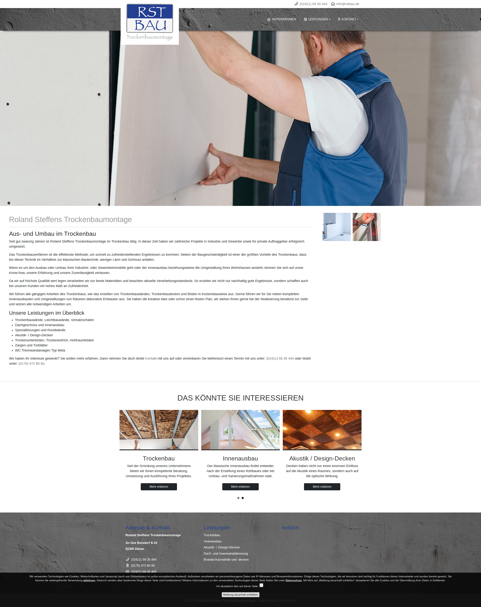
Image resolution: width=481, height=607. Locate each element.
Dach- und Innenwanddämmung (226, 553)
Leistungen (318, 19)
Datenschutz (294, 580)
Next (476, 123)
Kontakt (349, 19)
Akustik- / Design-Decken (222, 547)
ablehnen (89, 580)
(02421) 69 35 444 (280, 358)
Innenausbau (213, 541)
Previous (4, 123)
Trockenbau (212, 535)
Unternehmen (284, 19)
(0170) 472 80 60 (31, 363)
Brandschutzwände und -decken (226, 559)
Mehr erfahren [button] (159, 486)
